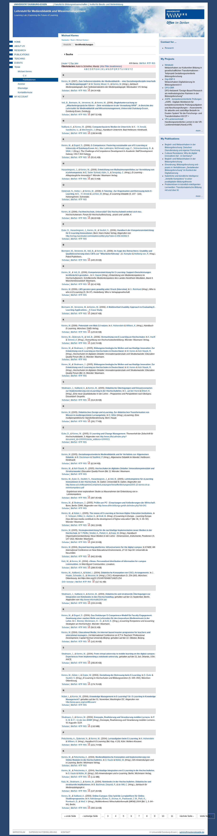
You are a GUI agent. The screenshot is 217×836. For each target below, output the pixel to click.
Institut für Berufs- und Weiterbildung (106, 4)
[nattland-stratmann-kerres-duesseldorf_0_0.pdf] (88, 400)
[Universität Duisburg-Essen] (184, 17)
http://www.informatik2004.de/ (93, 599)
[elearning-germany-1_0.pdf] (88, 525)
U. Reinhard (135, 289)
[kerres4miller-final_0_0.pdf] (88, 421)
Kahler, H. (91, 516)
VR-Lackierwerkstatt (174, 119)
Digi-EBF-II (170, 79)
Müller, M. (119, 760)
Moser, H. (105, 84)
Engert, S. (78, 145)
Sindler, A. (93, 533)
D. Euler (147, 675)
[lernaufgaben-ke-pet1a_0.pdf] (88, 745)
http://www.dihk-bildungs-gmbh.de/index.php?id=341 (122, 505)
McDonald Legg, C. (123, 148)
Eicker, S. (106, 798)
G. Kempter (126, 254)
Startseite (65, 40)
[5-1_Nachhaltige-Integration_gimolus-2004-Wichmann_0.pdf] (88, 777)
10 (163, 816)
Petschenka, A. (68, 738)
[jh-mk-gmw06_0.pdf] (88, 179)
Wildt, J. (69, 151)
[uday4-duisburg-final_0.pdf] (88, 260)
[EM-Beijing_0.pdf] (88, 641)
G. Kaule (109, 760)
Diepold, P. (110, 784)
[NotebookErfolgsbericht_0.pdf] (88, 726)
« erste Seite (70, 816)
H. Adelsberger (94, 798)
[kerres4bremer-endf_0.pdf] (88, 627)
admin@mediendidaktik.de (192, 832)
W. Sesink (95, 84)
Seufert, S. (104, 230)
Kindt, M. (102, 516)
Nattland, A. (67, 127)
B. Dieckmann (83, 457)
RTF (149, 63)
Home (17, 42)
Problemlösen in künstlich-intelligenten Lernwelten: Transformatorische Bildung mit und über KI (183, 187)
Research (20, 50)
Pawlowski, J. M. (129, 798)
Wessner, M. (93, 575)
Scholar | (66, 90)
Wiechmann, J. (88, 130)
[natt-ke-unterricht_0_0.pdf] (88, 133)
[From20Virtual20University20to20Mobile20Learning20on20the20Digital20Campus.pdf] (88, 663)
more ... (199, 130)
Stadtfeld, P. (97, 457)
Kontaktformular (25, 92)
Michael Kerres (82, 40)
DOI (63, 582)
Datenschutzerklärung (43, 832)
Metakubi (169, 65)
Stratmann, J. (80, 348)
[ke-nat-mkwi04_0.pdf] (88, 808)
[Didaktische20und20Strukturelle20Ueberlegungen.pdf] (88, 603)
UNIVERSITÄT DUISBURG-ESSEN (30, 4)
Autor (64, 63)
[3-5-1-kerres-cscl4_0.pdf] (93, 582)
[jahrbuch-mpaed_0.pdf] (88, 791)
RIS (153, 63)
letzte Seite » (206, 816)
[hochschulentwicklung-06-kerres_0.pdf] (88, 218)
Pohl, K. (141, 798)
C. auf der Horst (132, 391)
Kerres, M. (117, 84)
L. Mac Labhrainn (105, 148)
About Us (19, 46)
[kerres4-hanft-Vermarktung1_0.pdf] (88, 343)
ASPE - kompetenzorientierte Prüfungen (183, 99)
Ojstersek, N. (67, 191)
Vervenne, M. (88, 102)
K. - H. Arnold (140, 127)
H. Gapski (97, 275)
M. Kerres (131, 351)
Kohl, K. (108, 621)
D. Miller (112, 415)
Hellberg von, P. (141, 254)
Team (73, 40)
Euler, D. (65, 230)
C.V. (25, 75)
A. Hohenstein (117, 325)
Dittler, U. (81, 516)
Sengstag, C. (118, 172)
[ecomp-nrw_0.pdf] (88, 284)
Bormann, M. (75, 102)
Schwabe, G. (79, 575)
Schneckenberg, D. (142, 148)
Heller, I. (78, 191)
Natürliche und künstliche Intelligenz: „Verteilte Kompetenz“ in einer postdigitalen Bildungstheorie (182, 179)
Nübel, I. (77, 513)
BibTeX (142, 63)
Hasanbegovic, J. (69, 169)
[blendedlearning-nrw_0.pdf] (88, 115)
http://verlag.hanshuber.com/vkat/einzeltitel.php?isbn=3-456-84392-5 (97, 236)
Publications (21, 54)
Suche (71, 54)
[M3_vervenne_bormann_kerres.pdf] (88, 313)
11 (172, 816)
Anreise (21, 84)
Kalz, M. (65, 561)
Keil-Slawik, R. (144, 351)
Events (18, 63)
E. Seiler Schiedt (93, 172)
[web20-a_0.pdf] (88, 332)
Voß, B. (65, 102)
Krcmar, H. (116, 798)
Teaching (19, 59)
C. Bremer (79, 621)
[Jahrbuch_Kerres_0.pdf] (88, 90)
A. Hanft (151, 337)
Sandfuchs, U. (72, 130)
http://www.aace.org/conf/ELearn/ (81, 702)
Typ (72, 63)
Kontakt (65, 832)
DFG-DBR (169, 88)
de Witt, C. (123, 784)
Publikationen (29, 80)
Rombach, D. (72, 801)
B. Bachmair (99, 784)
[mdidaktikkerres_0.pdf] (88, 463)
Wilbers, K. (131, 325)
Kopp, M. (115, 533)
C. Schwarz (71, 516)
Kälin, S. (105, 172)
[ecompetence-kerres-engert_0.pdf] (88, 157)
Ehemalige (23, 88)
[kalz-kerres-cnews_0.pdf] (88, 568)
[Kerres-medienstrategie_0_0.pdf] (88, 542)
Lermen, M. (97, 194)
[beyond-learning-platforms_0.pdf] (88, 556)
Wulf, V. (84, 801)
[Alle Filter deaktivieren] (111, 66)
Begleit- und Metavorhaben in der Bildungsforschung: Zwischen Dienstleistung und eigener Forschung (182, 147)
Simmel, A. (72, 340)
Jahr (76, 63)
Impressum (19, 832)
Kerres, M (66, 81)
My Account (21, 97)
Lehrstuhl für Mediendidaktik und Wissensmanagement (49, 13)
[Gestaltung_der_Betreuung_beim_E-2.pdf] (88, 684)
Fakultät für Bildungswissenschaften (70, 4)
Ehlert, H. (146, 391)
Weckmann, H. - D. (93, 621)
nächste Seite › (186, 816)
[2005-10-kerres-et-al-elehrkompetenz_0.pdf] (88, 498)
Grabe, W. (86, 675)
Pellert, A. (104, 533)
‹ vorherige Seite (90, 816)
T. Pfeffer (84, 533)
